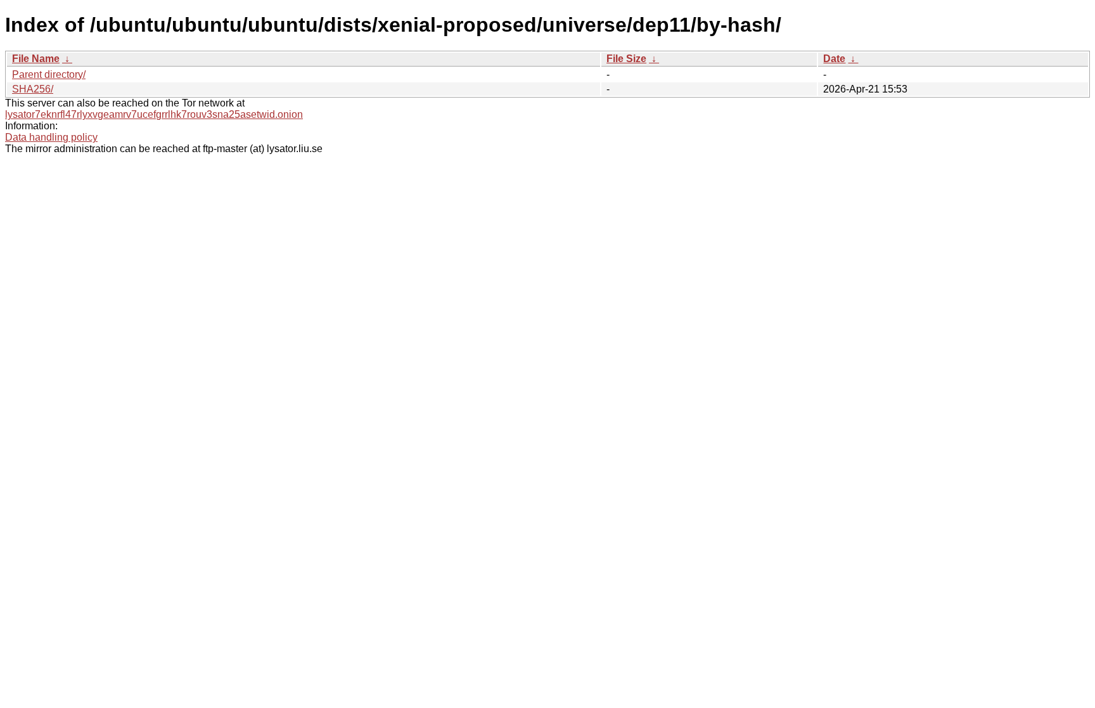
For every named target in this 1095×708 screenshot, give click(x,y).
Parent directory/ (49, 74)
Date (834, 58)
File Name (36, 58)
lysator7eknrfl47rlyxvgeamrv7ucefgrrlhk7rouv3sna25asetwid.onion (154, 114)
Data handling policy (51, 137)
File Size (626, 58)
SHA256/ (32, 89)
